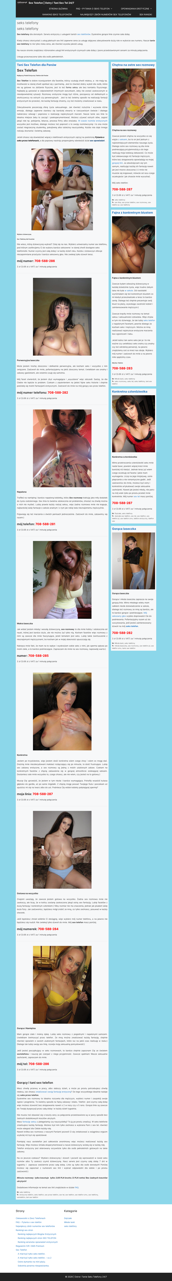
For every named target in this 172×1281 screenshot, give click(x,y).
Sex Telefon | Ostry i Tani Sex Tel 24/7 (51, 2)
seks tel (130, 381)
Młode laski (119, 379)
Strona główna (58, 8)
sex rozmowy (141, 202)
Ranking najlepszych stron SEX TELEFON (37, 1238)
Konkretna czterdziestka (129, 391)
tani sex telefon (32, 1197)
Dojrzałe (118, 513)
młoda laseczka (121, 646)
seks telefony (25, 1192)
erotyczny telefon (26, 1195)
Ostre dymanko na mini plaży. (32, 1262)
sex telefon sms (81, 1195)
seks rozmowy (120, 381)
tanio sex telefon (128, 648)
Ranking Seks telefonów (57, 14)
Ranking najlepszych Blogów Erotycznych (37, 1234)
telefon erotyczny (140, 518)
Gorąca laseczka (124, 528)
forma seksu (72, 87)
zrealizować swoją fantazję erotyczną (53, 1092)
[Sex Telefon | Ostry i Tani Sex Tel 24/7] (23, 3)
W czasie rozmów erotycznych (93, 121)
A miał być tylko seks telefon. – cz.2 (34, 1258)
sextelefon (21, 1197)
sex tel (61, 1195)
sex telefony (93, 1195)
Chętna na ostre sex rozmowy (133, 65)
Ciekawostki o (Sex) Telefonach (30, 1218)
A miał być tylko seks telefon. (31, 1254)
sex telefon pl (145, 646)
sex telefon (69, 1195)
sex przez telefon (51, 1195)
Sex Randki (145, 14)
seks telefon (39, 1195)
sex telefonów (83, 34)
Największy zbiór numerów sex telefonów (105, 14)
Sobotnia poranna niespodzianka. (33, 1266)
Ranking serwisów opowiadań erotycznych (38, 1242)
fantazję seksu (29, 1122)
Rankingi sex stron (24, 1230)
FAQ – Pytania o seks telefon (93, 8)
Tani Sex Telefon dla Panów (36, 65)
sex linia (118, 202)
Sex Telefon (21, 1250)
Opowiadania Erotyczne (135, 8)
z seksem (122, 139)
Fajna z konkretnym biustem (132, 212)
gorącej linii (117, 163)
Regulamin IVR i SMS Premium (30, 1246)
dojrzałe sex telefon (122, 516)
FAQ (76, 1187)
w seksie (129, 290)
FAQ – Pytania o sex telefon (29, 1222)
